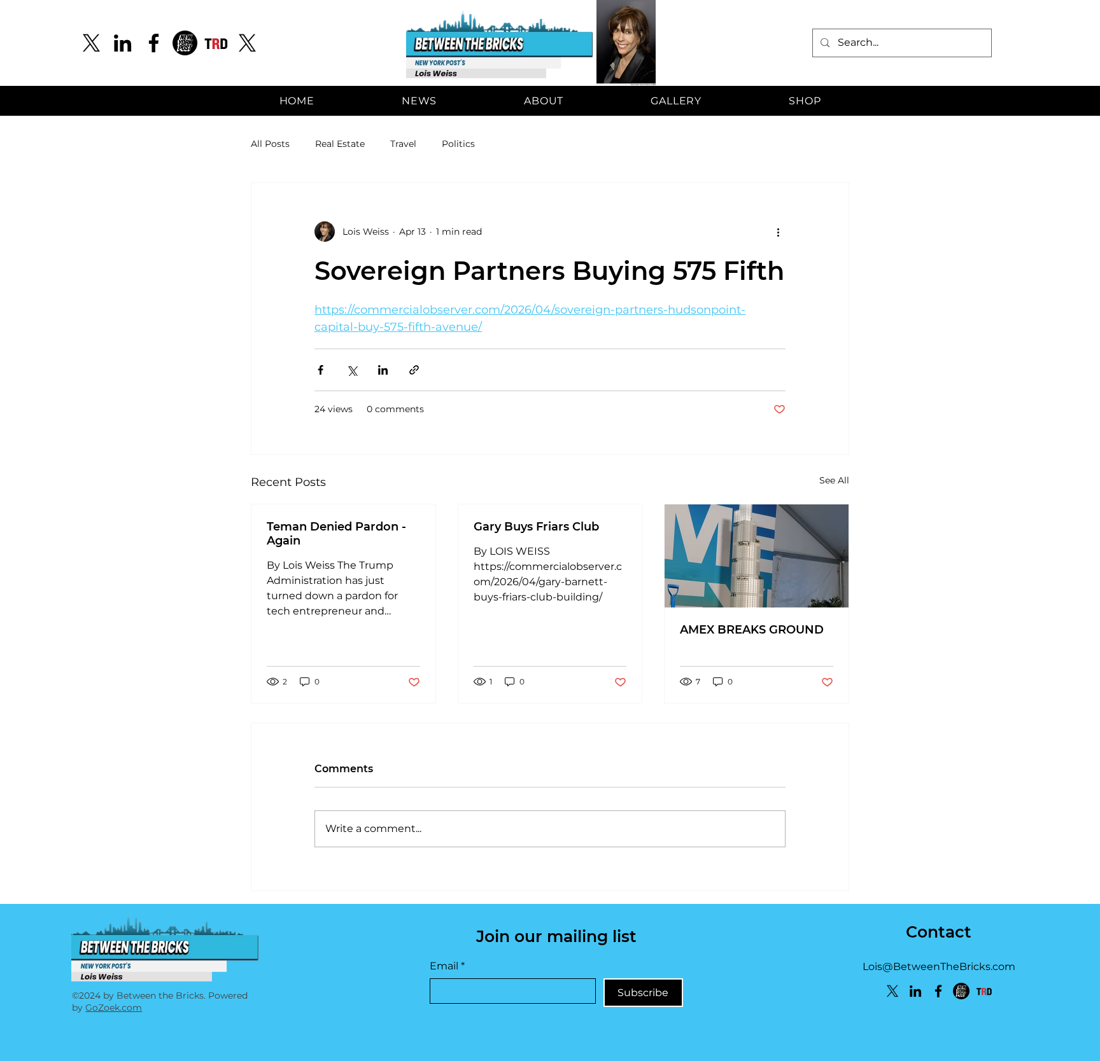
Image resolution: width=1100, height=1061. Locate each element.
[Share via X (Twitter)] (352, 370)
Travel (403, 143)
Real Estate (340, 143)
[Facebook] (153, 43)
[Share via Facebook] (320, 370)
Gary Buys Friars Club (536, 527)
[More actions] (778, 231)
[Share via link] (414, 370)
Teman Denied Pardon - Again (336, 534)
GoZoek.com (113, 1007)
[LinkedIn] (122, 43)
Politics (458, 143)
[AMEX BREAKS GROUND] (757, 555)
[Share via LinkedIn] (383, 370)
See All (834, 480)
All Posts (270, 143)
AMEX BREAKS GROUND (752, 630)
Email (447, 966)
